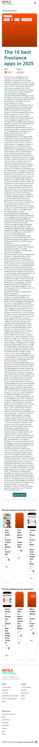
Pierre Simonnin (29, 742)
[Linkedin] (36, 742)
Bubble (19, 742)
